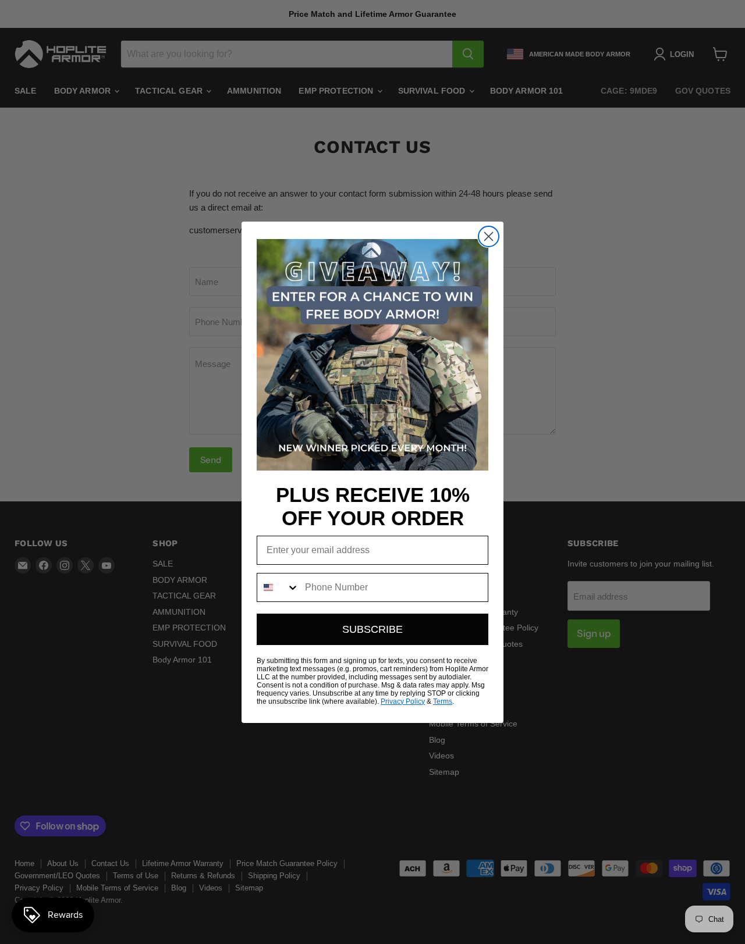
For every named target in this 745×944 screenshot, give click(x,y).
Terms (442, 701)
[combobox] (278, 587)
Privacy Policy (403, 701)
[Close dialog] (488, 236)
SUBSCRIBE (372, 629)
